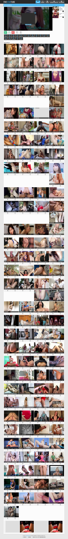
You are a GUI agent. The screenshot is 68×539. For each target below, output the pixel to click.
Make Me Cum (60, 14)
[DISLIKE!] (13, 32)
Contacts (24, 537)
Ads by (46, 71)
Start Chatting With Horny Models (61, 8)
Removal (29, 537)
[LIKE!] (5, 32)
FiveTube (9, 1)
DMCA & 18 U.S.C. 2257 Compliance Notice (39, 537)
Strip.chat (61, 10)
